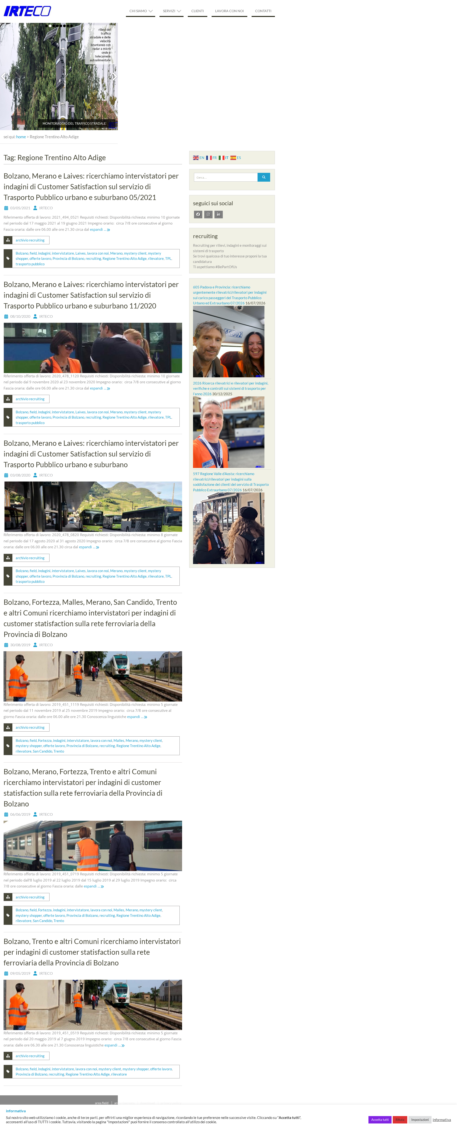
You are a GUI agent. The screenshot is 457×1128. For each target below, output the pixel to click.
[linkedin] (219, 215)
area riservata (124, 1103)
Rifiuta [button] (400, 1120)
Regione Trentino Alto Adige (125, 258)
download (147, 1103)
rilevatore (156, 258)
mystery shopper (29, 745)
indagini (44, 253)
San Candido (42, 751)
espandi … (98, 229)
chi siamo (138, 11)
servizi (169, 11)
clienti (197, 11)
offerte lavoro (40, 258)
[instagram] (208, 215)
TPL (168, 258)
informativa (442, 1120)
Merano (116, 253)
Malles (119, 740)
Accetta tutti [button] (380, 1120)
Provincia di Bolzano (68, 258)
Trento (59, 751)
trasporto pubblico (30, 264)
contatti (263, 11)
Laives (80, 253)
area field (102, 1103)
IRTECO (46, 207)
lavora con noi (229, 11)
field (33, 253)
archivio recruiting (30, 240)
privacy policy (171, 1103)
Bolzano (22, 253)
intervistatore (63, 253)
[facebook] (198, 215)
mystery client (135, 253)
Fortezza (45, 740)
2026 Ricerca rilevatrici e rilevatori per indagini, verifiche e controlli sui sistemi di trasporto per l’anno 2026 (230, 388)
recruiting (93, 258)
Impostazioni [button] (420, 1120)
